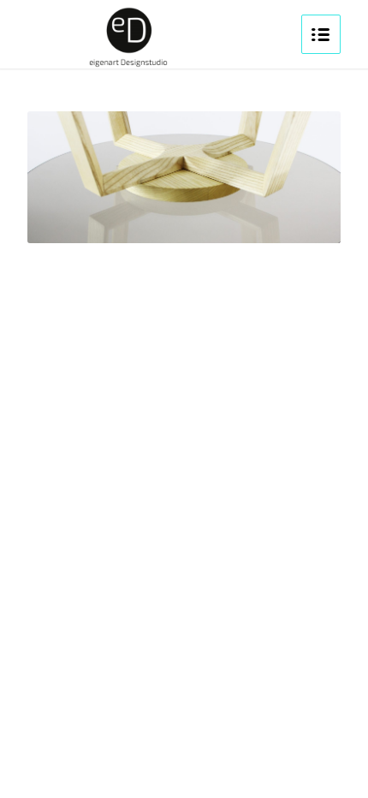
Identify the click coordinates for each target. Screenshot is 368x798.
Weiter (302, 177)
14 (273, 221)
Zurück (66, 177)
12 (246, 221)
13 (259, 221)
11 (232, 221)
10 (218, 221)
